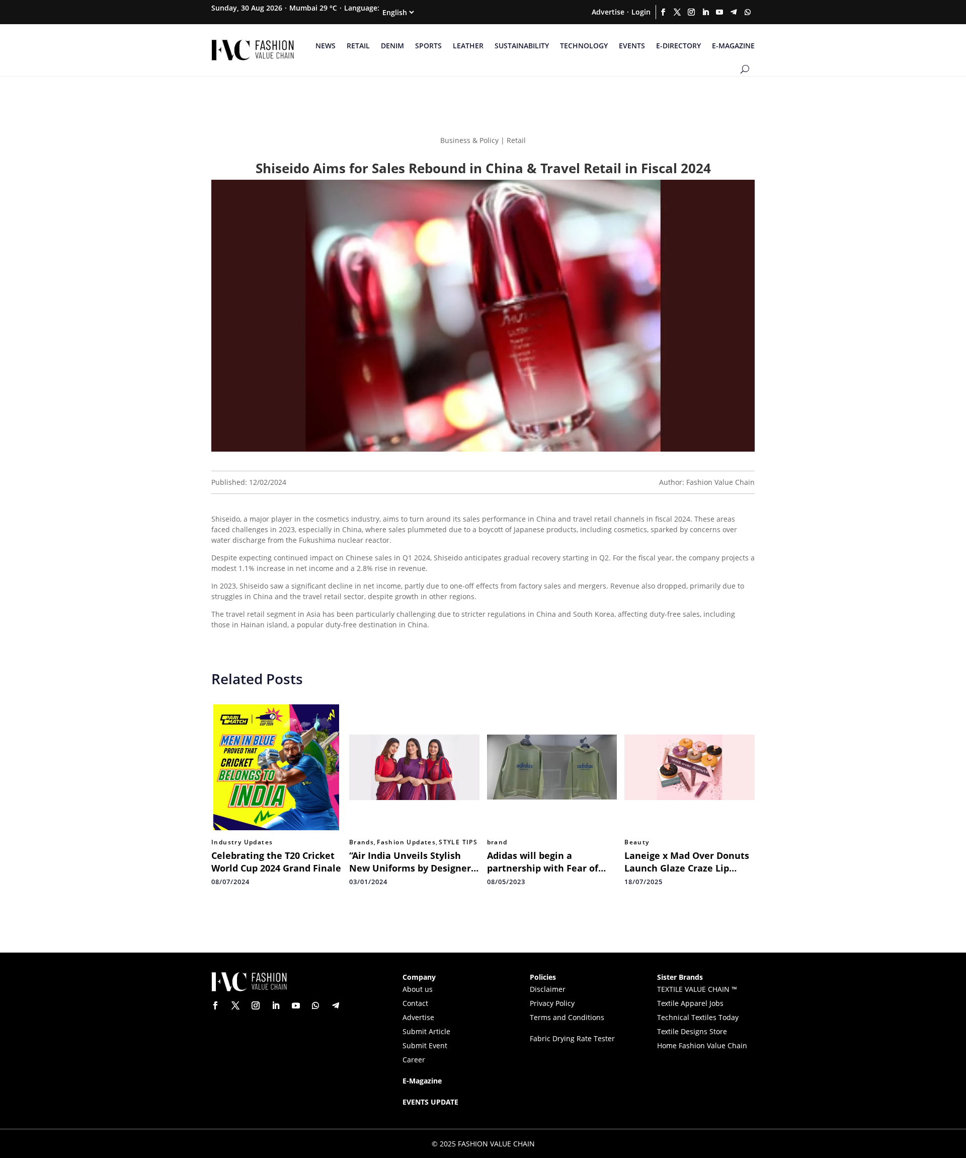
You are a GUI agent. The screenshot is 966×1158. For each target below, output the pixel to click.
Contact (415, 1003)
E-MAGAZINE (733, 45)
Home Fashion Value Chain (702, 1045)
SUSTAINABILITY (522, 45)
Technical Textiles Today (698, 1017)
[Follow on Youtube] (719, 12)
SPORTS (428, 45)
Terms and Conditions (567, 1017)
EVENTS (632, 45)
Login (641, 12)
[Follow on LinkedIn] (705, 12)
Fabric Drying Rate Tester (572, 1038)
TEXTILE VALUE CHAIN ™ (697, 989)
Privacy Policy (552, 1003)
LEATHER (468, 45)
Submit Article (426, 1031)
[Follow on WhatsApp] (748, 12)
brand (497, 842)
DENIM (392, 45)
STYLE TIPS (458, 842)
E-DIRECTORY (678, 45)
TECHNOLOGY (584, 45)
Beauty (636, 842)
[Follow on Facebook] (663, 12)
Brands (361, 842)
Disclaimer (548, 989)
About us (418, 989)
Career (414, 1059)
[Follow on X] (677, 12)
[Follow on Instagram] (691, 12)
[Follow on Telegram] (734, 12)
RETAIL (358, 45)
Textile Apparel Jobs (690, 1003)
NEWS (325, 45)
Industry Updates (242, 842)
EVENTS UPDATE (430, 1102)
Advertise (608, 12)
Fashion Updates (406, 842)
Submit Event (425, 1045)
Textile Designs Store (692, 1031)
